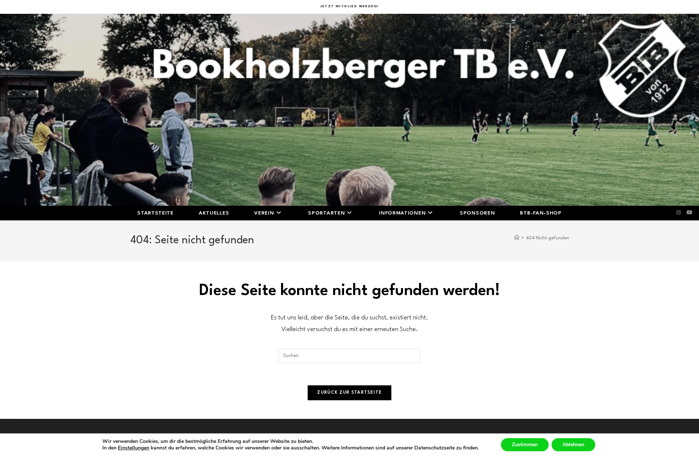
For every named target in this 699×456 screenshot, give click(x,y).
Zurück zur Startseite (349, 392)
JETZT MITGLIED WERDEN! (349, 6)
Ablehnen (573, 444)
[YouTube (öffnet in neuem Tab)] (689, 213)
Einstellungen (133, 448)
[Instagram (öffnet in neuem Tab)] (679, 213)
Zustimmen (525, 444)
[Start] (516, 238)
